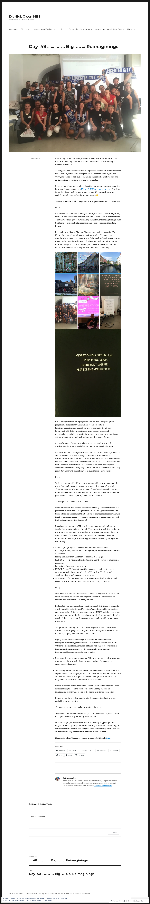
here (108, 738)
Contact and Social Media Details (109, 29)
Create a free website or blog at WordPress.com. (41, 894)
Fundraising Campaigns (79, 29)
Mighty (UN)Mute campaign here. (96, 189)
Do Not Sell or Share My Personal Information (74, 894)
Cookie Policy (47, 900)
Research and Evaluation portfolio (48, 29)
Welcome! (13, 29)
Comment (113, 832)
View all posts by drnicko (103, 785)
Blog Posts (25, 29)
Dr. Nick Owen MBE (25, 16)
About (129, 29)
